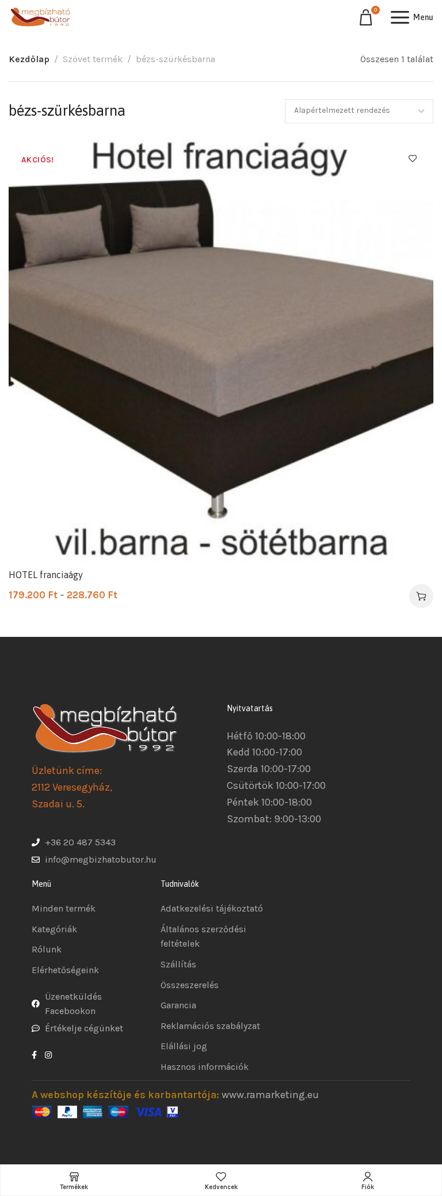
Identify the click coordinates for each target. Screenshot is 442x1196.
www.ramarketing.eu (270, 1094)
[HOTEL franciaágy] (221, 350)
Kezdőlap (29, 59)
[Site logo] (40, 17)
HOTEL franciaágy (46, 574)
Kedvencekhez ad (413, 158)
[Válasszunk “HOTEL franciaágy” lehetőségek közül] (421, 596)
